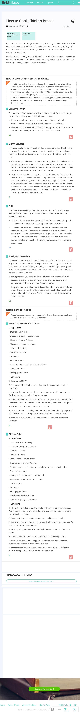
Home (2, 705)
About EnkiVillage (29, 705)
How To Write (44, 705)
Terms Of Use (13, 705)
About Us (39, 3)
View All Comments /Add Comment (41, 581)
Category (29, 3)
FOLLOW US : (63, 705)
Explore (49, 3)
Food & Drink (13, 26)
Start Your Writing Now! (44, 689)
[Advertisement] (41, 70)
